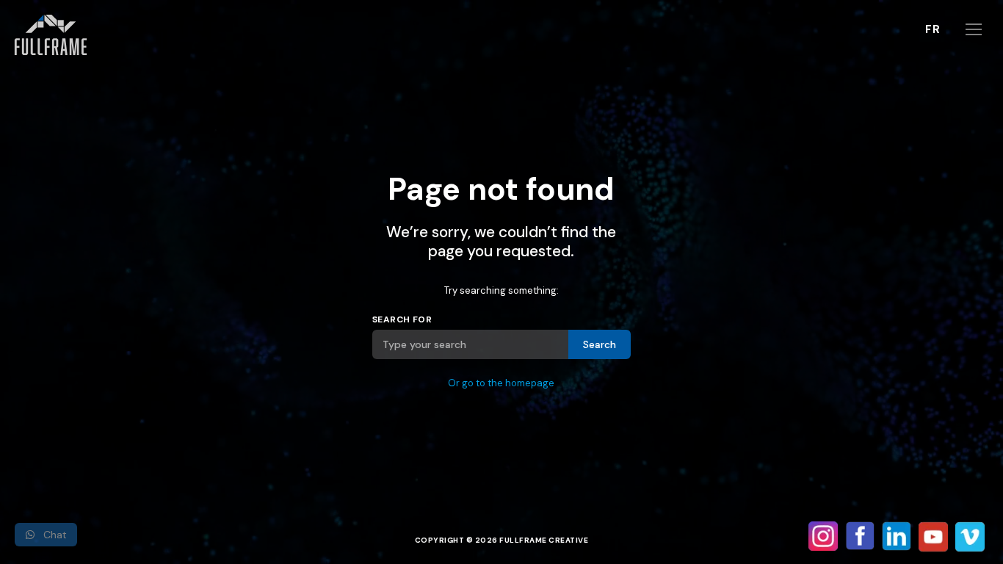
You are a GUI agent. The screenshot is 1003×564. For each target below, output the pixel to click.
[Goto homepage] (54, 35)
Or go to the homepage (501, 383)
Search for (402, 319)
